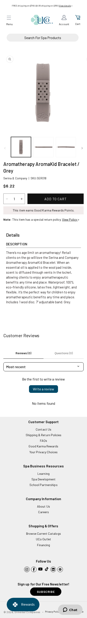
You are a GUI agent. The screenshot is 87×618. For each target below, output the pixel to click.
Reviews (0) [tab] (23, 353)
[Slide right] (82, 148)
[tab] (12, 235)
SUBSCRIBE (46, 592)
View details (65, 5)
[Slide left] (5, 148)
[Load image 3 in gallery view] (66, 147)
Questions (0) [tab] (64, 353)
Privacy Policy (52, 611)
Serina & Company (15, 178)
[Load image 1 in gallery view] (21, 147)
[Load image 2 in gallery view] (43, 147)
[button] (9, 18)
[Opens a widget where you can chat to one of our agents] (70, 610)
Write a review (43, 389)
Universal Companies (27, 612)
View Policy (70, 219)
